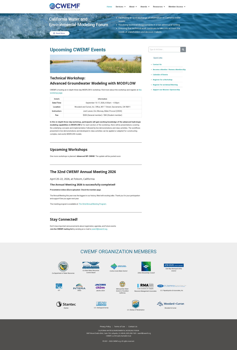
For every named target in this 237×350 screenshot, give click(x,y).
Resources (158, 7)
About (131, 7)
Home (109, 7)
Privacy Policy (105, 326)
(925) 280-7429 (131, 333)
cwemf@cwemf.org (99, 229)
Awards (143, 7)
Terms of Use (119, 326)
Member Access (176, 7)
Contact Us (132, 326)
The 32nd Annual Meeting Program (92, 204)
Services (119, 7)
